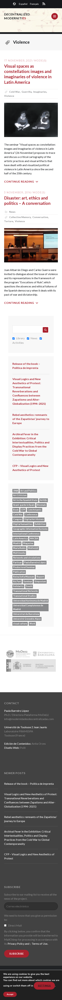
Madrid (17, 543)
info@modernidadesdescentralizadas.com (29, 719)
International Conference (26, 533)
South (29, 586)
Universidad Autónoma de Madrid (30, 600)
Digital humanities (22, 524)
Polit (23, 747)
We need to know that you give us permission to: (30, 917)
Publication (19, 571)
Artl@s (43, 500)
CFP (23, 509)
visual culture (20, 623)
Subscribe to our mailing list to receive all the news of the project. (30, 896)
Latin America (20, 538)
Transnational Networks (25, 591)
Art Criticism (20, 495)
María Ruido (19, 548)
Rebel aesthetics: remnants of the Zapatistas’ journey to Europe (30, 419)
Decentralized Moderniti (17, 16)
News (12, 211)
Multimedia (19, 552)
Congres (17, 519)
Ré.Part (17, 581)
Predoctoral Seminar (24, 567)
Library (20, 338)
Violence (9, 95)
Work (32, 623)
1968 (15, 490)
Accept (10, 994)
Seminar (27, 581)
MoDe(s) (40, 60)
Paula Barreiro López (35, 562)
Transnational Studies (24, 595)
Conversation (40, 217)
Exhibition (40, 524)
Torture (8, 221)
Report (40, 576)
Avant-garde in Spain (24, 505)
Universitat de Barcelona (26, 614)
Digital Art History (34, 519)
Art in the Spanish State (25, 500)
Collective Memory (20, 217)
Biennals (41, 505)
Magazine (28, 543)
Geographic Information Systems (30, 528)
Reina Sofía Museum (23, 576)
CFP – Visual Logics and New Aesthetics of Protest (30, 467)
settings (44, 985)
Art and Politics (28, 490)
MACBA (34, 538)
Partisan (17, 562)
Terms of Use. (40, 943)
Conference (31, 514)
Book (16, 509)
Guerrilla (27, 91)
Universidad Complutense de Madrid (28, 607)
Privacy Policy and (18, 943)
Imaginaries (39, 91)
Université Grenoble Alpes (27, 618)
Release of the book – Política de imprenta (26, 365)
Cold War (14, 91)
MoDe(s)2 (33, 548)
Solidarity (18, 586)
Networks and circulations (26, 557)
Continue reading (19, 181)
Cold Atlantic (35, 509)
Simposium (40, 581)
